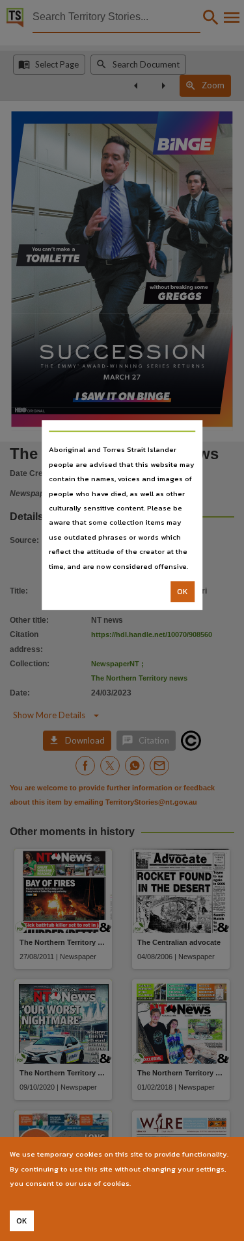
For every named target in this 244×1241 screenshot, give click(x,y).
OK (182, 591)
